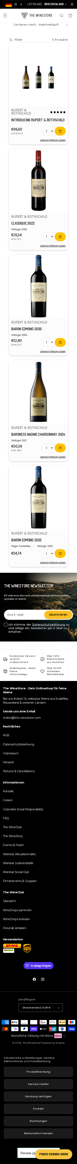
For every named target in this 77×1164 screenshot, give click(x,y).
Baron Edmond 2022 (26, 540)
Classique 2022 (23, 223)
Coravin (8, 800)
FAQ (6, 818)
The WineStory (13, 836)
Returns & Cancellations (19, 771)
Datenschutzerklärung (49, 625)
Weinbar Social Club (16, 872)
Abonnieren (58, 614)
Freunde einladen (14, 928)
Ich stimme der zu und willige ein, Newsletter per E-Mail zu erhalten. (38, 628)
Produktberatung (38, 1072)
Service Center (38, 1084)
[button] (5, 15)
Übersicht (9, 901)
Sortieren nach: (25, 25)
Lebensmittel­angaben (53, 140)
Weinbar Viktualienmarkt (19, 854)
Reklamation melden (38, 1133)
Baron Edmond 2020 (26, 329)
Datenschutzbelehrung (18, 744)
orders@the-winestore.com (22, 718)
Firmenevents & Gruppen (20, 881)
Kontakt (8, 791)
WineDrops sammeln (17, 910)
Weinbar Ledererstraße (18, 863)
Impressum (10, 753)
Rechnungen (38, 1121)
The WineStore (31, 1042)
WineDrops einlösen (16, 919)
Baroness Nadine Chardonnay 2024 (38, 434)
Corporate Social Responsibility (23, 809)
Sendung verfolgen (38, 1096)
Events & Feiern (13, 845)
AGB (6, 735)
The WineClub (12, 827)
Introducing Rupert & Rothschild (38, 120)
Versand (8, 762)
